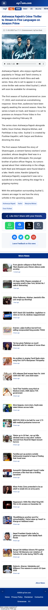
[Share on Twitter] (20, 237)
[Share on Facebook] (14, 237)
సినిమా (25, 9)
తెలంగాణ (38, 9)
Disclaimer (28, 597)
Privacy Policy (17, 597)
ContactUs (39, 597)
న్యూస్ (5, 9)
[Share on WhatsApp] (27, 237)
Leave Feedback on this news (24, 243)
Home (7, 597)
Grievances (22, 601)
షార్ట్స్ (11, 9)
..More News (40, 583)
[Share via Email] (33, 237)
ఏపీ (31, 9)
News (18, 9)
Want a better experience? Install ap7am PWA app (8, 608)
